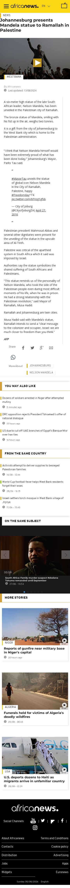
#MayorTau (19, 178)
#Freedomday (20, 195)
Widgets (7, 872)
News (6, 15)
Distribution (9, 855)
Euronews (62, 872)
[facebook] (62, 821)
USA (7, 771)
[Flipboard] (53, 821)
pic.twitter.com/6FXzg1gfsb (29, 199)
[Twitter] (43, 821)
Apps (65, 863)
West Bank (14, 76)
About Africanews (13, 838)
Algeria (10, 707)
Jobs (5, 863)
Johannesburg (40, 365)
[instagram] (35, 827)
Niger (9, 642)
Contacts (7, 846)
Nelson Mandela (41, 372)
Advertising (60, 855)
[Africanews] (24, 6)
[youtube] (33, 821)
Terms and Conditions (54, 838)
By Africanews (12, 86)
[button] (37, 63)
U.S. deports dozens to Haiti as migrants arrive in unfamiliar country (34, 779)
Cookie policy (59, 846)
